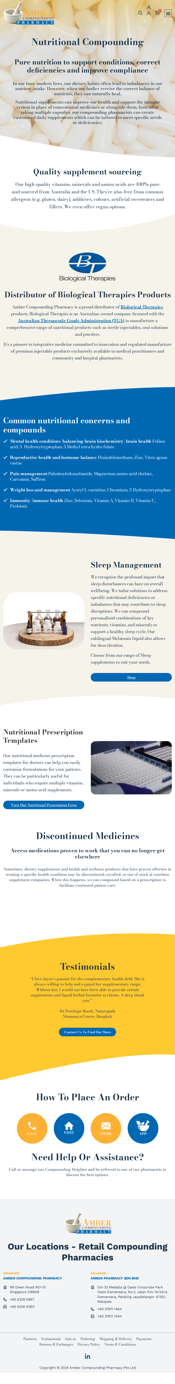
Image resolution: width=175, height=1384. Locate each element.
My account (148, 13)
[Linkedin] (87, 1357)
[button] (168, 13)
